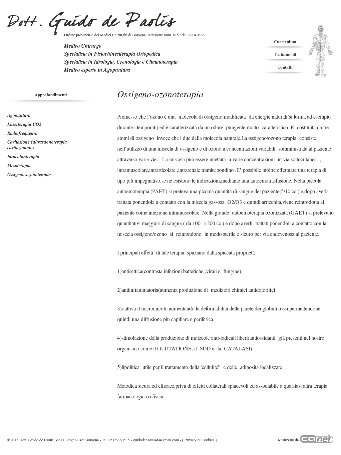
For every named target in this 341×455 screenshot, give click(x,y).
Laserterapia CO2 (24, 124)
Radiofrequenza (22, 133)
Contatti (285, 67)
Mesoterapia (19, 165)
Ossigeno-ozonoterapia (29, 174)
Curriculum (285, 41)
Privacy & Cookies (199, 439)
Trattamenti (285, 54)
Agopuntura (19, 115)
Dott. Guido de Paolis (91, 23)
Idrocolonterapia (23, 156)
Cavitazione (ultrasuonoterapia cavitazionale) (37, 145)
